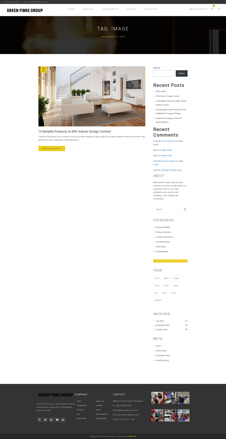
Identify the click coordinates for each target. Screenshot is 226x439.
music (157, 285)
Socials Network (163, 242)
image (176, 278)
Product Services (163, 232)
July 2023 (160, 321)
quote (175, 285)
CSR (78, 414)
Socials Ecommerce (164, 237)
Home (79, 401)
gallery (166, 278)
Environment (101, 418)
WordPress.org (162, 360)
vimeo (173, 293)
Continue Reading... (52, 148)
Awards (99, 405)
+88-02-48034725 (198, 9)
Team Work (161, 246)
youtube (158, 300)
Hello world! (161, 91)
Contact (80, 410)
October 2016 (161, 329)
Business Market (163, 227)
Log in (158, 346)
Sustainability (102, 414)
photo (166, 285)
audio (157, 278)
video (164, 293)
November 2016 (162, 325)
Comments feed (163, 355)
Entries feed (161, 350)
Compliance (81, 418)
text (156, 293)
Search (156, 68)
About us (100, 401)
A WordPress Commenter (164, 141)
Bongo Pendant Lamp (172, 170)
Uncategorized (162, 251)
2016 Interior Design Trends (167, 96)
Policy (98, 410)
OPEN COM (132, 436)
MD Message (82, 405)
